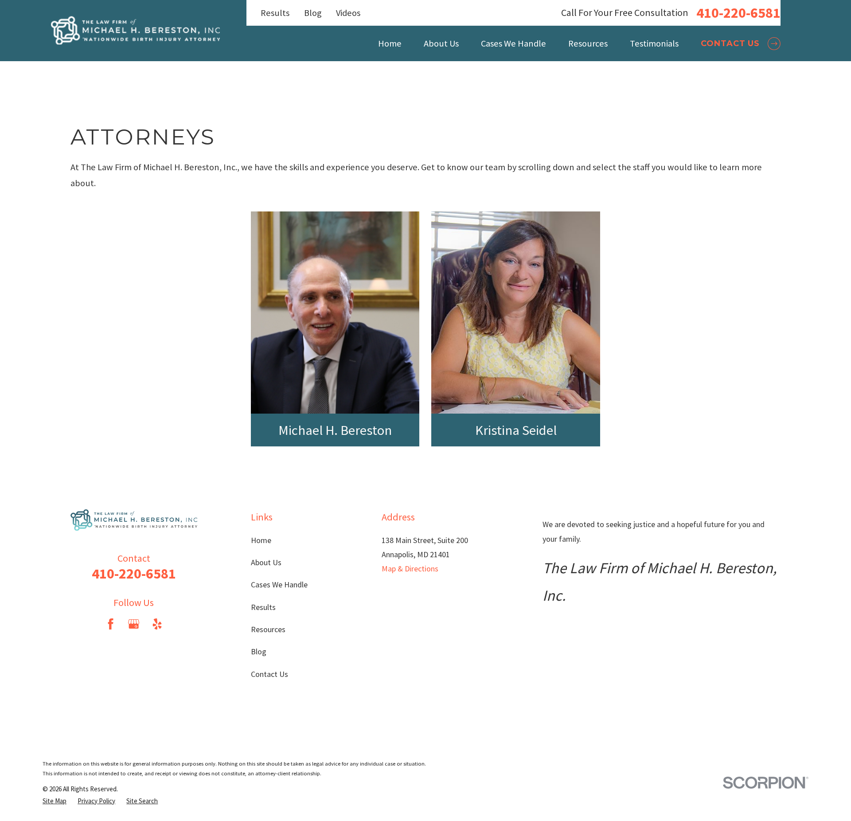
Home (261, 540)
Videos (348, 13)
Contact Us (269, 674)
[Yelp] (157, 623)
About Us (266, 562)
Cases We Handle (279, 584)
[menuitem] (54, 801)
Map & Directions (410, 568)
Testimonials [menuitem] (654, 43)
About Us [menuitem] (441, 43)
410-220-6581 (738, 13)
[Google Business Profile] (133, 623)
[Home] (135, 30)
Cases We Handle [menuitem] (513, 43)
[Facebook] (110, 623)
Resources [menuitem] (588, 43)
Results (275, 13)
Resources (268, 629)
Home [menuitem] (390, 43)
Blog (313, 13)
